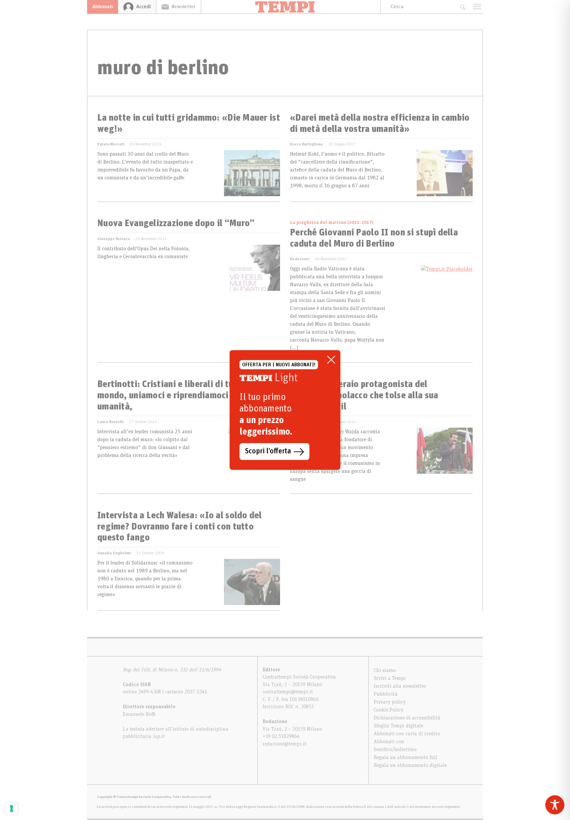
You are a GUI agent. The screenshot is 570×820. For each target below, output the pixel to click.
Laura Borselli (110, 422)
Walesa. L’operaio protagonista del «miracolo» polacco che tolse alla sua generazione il (364, 395)
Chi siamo (385, 670)
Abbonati (102, 6)
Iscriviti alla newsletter (400, 686)
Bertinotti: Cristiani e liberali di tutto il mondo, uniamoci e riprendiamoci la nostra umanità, (181, 395)
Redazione (300, 259)
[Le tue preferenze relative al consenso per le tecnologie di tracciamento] (11, 808)
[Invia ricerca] (462, 7)
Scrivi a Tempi (390, 678)
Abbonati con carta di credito (407, 733)
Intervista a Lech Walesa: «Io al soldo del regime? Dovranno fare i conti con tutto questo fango (179, 526)
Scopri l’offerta (268, 451)
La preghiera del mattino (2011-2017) (331, 222)
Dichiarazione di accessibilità (407, 717)
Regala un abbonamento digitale (410, 765)
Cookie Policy (388, 710)
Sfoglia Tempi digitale (398, 725)
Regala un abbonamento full (405, 757)
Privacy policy (390, 702)
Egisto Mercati (110, 144)
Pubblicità (385, 694)
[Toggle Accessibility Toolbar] (555, 805)
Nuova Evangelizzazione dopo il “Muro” (175, 223)
